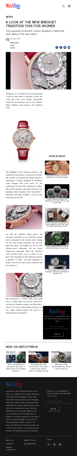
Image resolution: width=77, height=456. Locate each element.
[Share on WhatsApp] (57, 47)
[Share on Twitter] (65, 47)
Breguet (15, 94)
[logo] (13, 6)
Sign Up (57, 334)
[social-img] (48, 444)
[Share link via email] (69, 47)
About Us (9, 440)
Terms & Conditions (10, 449)
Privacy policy (30, 440)
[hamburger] (69, 6)
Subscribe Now (30, 444)
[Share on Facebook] (61, 47)
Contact (9, 444)
